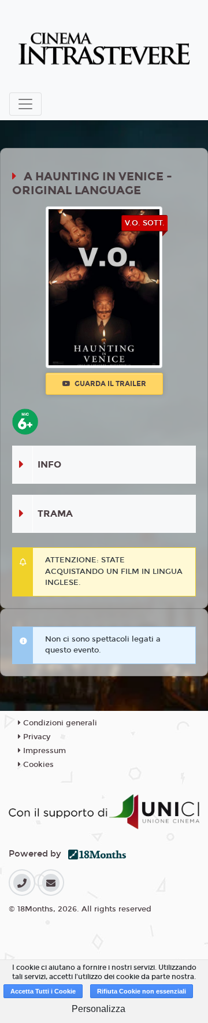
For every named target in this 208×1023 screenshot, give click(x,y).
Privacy (35, 737)
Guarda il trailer (109, 384)
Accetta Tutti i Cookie (43, 991)
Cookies (37, 764)
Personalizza (98, 1009)
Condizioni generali (59, 723)
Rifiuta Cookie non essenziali (141, 991)
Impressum (43, 750)
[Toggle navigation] (25, 104)
